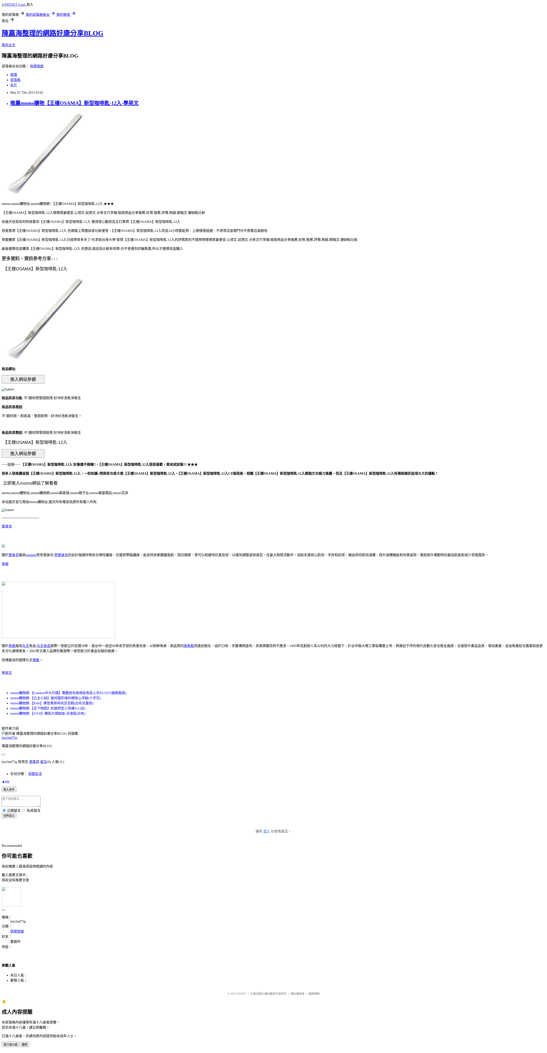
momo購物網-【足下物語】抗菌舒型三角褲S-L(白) (47, 708)
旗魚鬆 (189, 646)
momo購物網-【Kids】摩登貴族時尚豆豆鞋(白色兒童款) (51, 703)
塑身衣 (7, 526)
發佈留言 (9, 815)
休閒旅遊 (37, 66)
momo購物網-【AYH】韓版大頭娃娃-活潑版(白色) (47, 713)
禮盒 (35, 660)
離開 (24, 1044)
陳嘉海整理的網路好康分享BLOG (52, 33)
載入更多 (9, 789)
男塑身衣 (61, 555)
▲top (5, 781)
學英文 (7, 673)
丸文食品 (43, 646)
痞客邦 (34, 762)
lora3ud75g (9, 737)
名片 (13, 85)
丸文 (25, 646)
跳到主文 (8, 45)
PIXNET (241, 993)
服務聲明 (314, 993)
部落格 (15, 80)
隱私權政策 (297, 993)
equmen (31, 555)
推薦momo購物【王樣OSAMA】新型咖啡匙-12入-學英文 (74, 103)
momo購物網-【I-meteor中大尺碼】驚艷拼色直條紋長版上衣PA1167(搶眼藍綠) (68, 693)
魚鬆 (5, 564)
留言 (43, 762)
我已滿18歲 (10, 1044)
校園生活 (35, 774)
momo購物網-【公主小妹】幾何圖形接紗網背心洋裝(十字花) (55, 698)
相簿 (13, 75)
